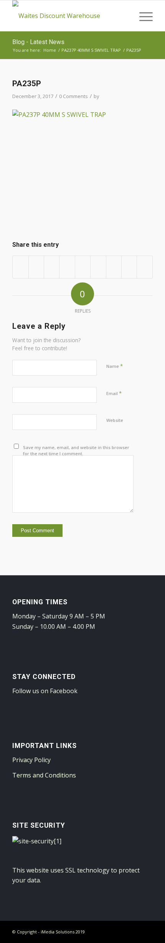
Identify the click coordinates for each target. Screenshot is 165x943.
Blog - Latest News (38, 42)
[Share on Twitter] (36, 267)
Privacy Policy (31, 760)
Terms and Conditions (44, 775)
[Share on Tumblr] (98, 267)
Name (114, 365)
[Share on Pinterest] (66, 267)
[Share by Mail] (144, 267)
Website (114, 420)
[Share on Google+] (51, 267)
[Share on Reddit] (129, 267)
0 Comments (73, 96)
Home (49, 50)
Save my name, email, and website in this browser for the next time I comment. (76, 450)
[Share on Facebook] (20, 267)
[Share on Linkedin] (82, 267)
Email (114, 393)
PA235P (26, 83)
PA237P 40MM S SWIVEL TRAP (91, 50)
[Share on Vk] (113, 267)
